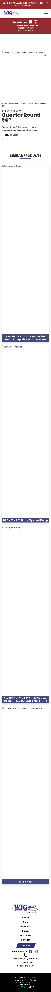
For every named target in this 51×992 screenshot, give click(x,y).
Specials (25, 945)
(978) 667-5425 (26, 30)
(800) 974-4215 (31, 25)
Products (25, 926)
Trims (30, 103)
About (25, 917)
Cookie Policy (30, 982)
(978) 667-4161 (26, 28)
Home (4, 103)
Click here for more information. (28, 4)
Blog (25, 922)
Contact (25, 940)
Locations (25, 935)
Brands (25, 931)
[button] (45, 55)
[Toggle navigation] (46, 14)
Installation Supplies (17, 103)
